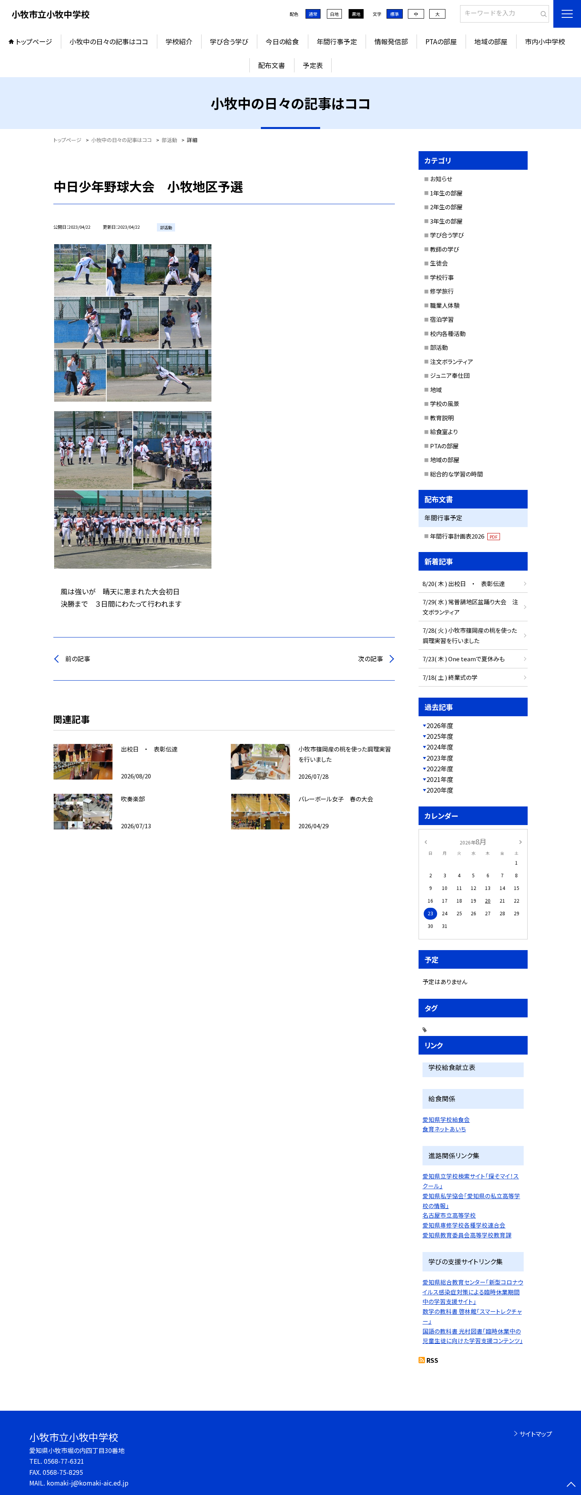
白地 (334, 14)
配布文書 (271, 65)
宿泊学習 (442, 319)
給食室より (444, 431)
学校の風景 (444, 403)
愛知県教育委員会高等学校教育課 (467, 1235)
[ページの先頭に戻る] (571, 1485)
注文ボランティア (451, 361)
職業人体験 (445, 305)
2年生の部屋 (446, 207)
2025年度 (439, 736)
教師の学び (444, 249)
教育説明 (442, 418)
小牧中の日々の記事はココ (109, 41)
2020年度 (439, 790)
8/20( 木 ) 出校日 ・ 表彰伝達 (464, 583)
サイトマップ (535, 1433)
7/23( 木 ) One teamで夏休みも (464, 659)
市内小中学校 (545, 41)
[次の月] (520, 841)
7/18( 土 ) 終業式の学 (450, 677)
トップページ (34, 41)
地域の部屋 (490, 41)
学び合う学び (229, 41)
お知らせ (441, 179)
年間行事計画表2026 (464, 536)
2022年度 (439, 768)
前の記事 (77, 658)
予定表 (313, 65)
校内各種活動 (448, 333)
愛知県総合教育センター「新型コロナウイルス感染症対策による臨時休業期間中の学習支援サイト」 (473, 1292)
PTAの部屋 (441, 41)
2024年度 (439, 746)
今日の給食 (282, 41)
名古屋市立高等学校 (449, 1215)
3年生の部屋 (446, 221)
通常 (313, 14)
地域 (436, 389)
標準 (394, 14)
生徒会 (439, 263)
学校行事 (442, 277)
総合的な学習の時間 (456, 474)
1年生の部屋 (446, 193)
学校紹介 (179, 41)
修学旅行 (442, 291)
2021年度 (439, 779)
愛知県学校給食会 (446, 1119)
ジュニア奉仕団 (450, 375)
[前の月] (425, 841)
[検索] (542, 12)
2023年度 (439, 758)
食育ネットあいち (444, 1129)
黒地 (356, 14)
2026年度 (439, 725)
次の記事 (370, 658)
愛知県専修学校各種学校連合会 (464, 1225)
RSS (432, 1360)
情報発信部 (391, 41)
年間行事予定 (337, 41)
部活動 (439, 347)
